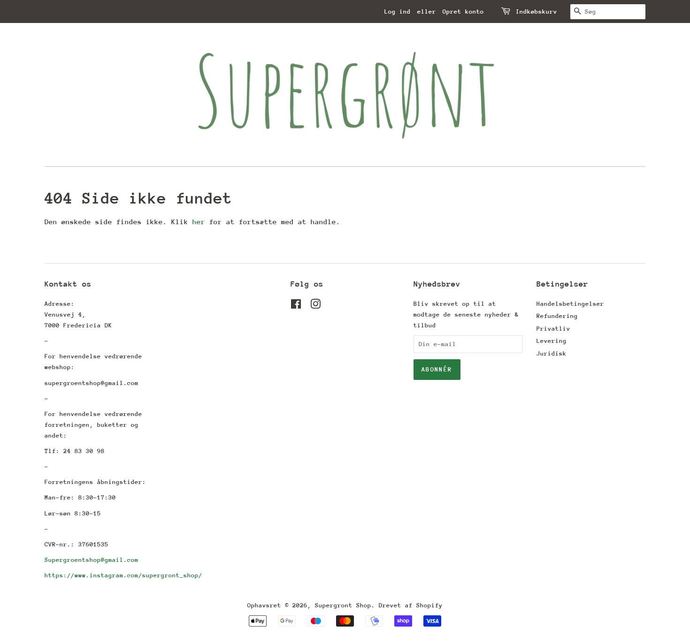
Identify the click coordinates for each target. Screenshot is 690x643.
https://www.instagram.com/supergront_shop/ (123, 575)
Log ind (397, 11)
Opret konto (463, 11)
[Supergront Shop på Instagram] (315, 306)
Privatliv (553, 328)
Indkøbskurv (536, 11)
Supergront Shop (343, 605)
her (198, 222)
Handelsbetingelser (570, 303)
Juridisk (552, 353)
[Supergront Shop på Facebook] (296, 306)
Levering (552, 340)
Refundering (557, 315)
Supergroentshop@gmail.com (91, 559)
